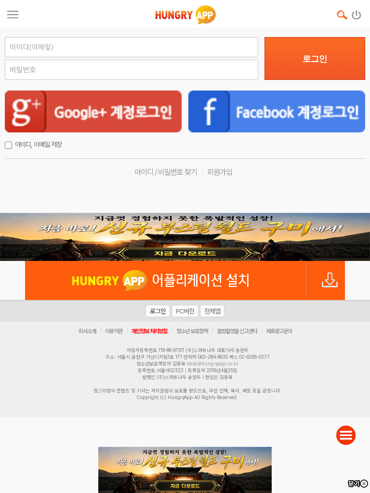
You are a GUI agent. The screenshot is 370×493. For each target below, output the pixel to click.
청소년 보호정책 (192, 331)
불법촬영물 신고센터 (237, 331)
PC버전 (185, 311)
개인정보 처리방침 (149, 331)
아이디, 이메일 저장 (38, 144)
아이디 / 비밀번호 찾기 (165, 172)
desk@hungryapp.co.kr (212, 363)
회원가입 (219, 172)
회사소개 (87, 331)
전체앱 (212, 311)
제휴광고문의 (279, 331)
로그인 (315, 59)
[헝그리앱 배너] (185, 237)
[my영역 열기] (13, 13)
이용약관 (113, 331)
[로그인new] (357, 12)
